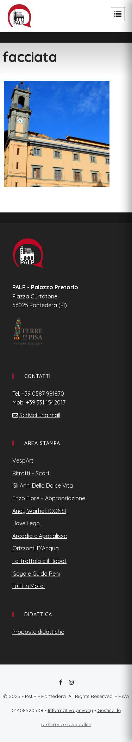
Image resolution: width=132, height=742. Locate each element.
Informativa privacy (70, 710)
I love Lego (26, 523)
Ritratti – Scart (31, 473)
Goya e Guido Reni (36, 573)
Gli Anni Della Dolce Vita (42, 485)
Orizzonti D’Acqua (35, 548)
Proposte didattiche (38, 631)
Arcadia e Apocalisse (39, 535)
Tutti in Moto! (28, 585)
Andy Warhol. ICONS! (39, 510)
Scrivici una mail (39, 415)
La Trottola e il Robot (39, 560)
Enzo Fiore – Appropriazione (48, 498)
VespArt (22, 460)
